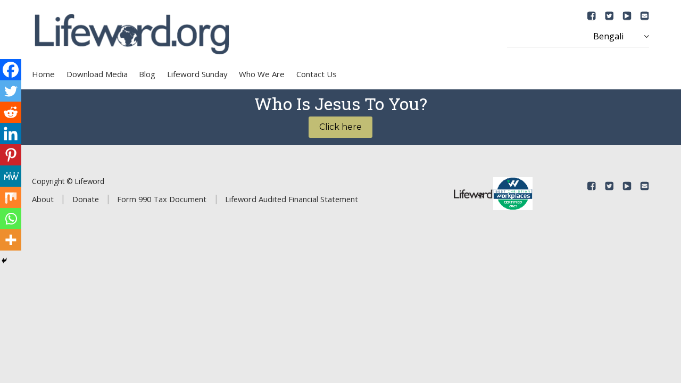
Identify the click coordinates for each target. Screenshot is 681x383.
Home (43, 74)
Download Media (97, 74)
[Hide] (4, 260)
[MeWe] (10, 176)
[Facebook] (10, 69)
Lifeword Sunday (197, 74)
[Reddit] (10, 112)
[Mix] (10, 197)
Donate (85, 199)
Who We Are (262, 74)
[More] (10, 240)
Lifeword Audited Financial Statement (291, 199)
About (43, 199)
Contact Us (316, 74)
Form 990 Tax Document (161, 199)
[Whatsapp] (10, 218)
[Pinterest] (10, 154)
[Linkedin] (10, 133)
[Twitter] (10, 91)
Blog (147, 74)
